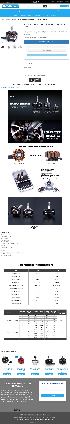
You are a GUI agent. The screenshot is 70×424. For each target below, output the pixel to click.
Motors (38, 11)
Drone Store (22, 417)
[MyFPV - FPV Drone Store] (10, 6)
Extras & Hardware (26, 15)
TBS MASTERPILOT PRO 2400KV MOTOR (49, 369)
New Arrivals (8, 11)
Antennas (45, 15)
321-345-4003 (37, 422)
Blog (58, 1)
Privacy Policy (42, 417)
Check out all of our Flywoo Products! (10, 87)
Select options (62, 374)
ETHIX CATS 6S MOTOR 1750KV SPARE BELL (7, 369)
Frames (52, 11)
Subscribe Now (47, 55)
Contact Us (67, 1)
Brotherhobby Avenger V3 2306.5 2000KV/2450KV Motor (62, 369)
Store (8, 19)
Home (2, 19)
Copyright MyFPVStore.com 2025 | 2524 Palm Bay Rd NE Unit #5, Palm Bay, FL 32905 (35, 419)
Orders (61, 1)
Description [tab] (28, 75)
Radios (16, 15)
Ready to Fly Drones (18, 11)
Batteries (45, 11)
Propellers (30, 11)
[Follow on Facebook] (32, 2)
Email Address (44, 387)
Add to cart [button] (7, 374)
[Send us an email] (36, 2)
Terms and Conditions (32, 417)
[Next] (20, 33)
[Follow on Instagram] (34, 2)
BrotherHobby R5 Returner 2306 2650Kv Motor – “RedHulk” (21, 369)
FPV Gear (37, 15)
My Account (53, 1)
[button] (3, 42)
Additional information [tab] (39, 75)
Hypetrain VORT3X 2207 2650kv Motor (35, 369)
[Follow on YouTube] (38, 2)
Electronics (61, 11)
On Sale (53, 15)
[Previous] (3, 33)
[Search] (45, 6)
